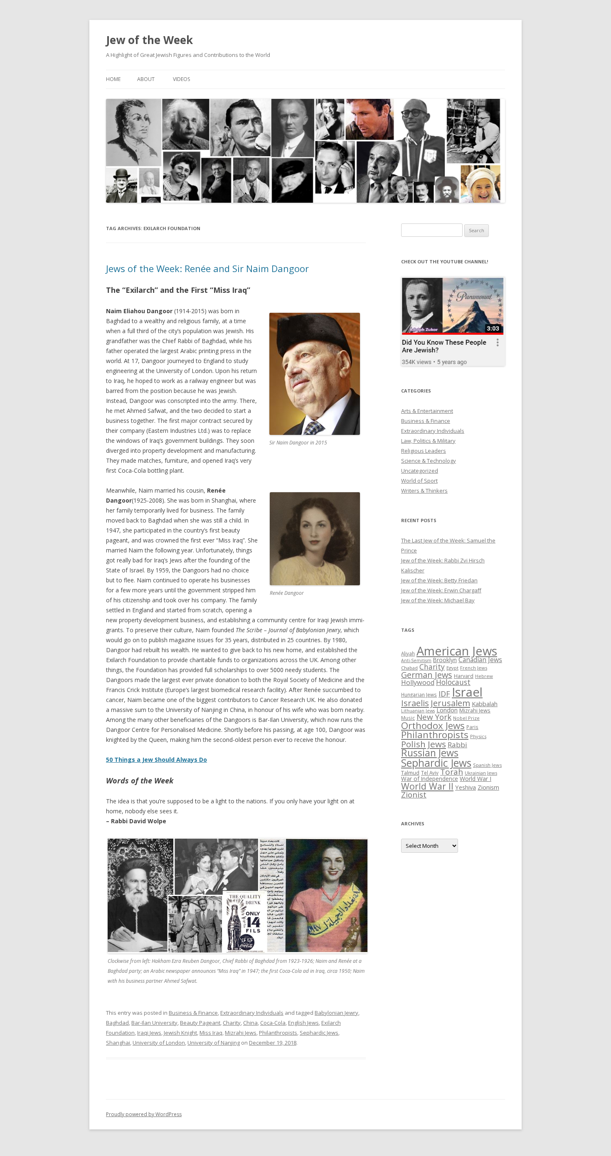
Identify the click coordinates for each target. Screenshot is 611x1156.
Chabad (409, 668)
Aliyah (408, 653)
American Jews (456, 651)
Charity (232, 1022)
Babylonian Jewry (336, 1012)
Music (408, 717)
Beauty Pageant (200, 1022)
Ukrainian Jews (481, 773)
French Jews (473, 668)
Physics (478, 736)
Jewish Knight (180, 1032)
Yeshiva (465, 787)
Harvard (463, 676)
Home (113, 79)
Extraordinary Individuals (251, 1012)
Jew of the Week (149, 39)
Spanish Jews (487, 765)
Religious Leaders (423, 450)
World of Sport (419, 480)
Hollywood (417, 682)
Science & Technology (428, 460)
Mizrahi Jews (240, 1032)
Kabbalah (485, 703)
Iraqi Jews (149, 1032)
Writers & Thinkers (424, 490)
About (146, 79)
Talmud (410, 772)
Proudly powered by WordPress (144, 1114)
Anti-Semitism (416, 660)
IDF (444, 694)
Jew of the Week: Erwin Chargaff (441, 590)
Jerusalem (450, 703)
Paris (472, 727)
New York (433, 717)
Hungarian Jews (419, 694)
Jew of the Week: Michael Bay (438, 600)
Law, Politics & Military (428, 440)
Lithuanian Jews (418, 711)
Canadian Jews (480, 659)
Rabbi (457, 744)
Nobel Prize (466, 718)
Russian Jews (429, 752)
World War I (475, 779)
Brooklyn (445, 660)
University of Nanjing (213, 1042)
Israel (467, 692)
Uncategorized (419, 470)
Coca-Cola (273, 1022)
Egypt (452, 668)
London (447, 710)
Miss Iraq (211, 1032)
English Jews (303, 1022)
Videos (181, 79)
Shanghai (118, 1042)
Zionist (413, 794)
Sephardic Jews (319, 1032)
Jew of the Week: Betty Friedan (439, 580)
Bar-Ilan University (154, 1022)
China (250, 1022)
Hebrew (484, 676)
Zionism (488, 787)
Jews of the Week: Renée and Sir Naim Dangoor (207, 268)
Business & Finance (193, 1012)
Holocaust (453, 682)
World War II (427, 786)
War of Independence (429, 779)
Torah (451, 771)
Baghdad (117, 1022)
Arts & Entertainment (427, 411)
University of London (159, 1042)
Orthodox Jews (433, 725)
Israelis (415, 703)
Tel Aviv (430, 772)
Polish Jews (423, 744)
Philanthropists (278, 1032)
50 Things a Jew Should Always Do (156, 759)
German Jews (426, 674)
